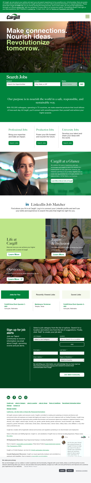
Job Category (37, 336)
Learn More (15, 254)
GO (81, 84)
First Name (37, 350)
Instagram (25, 397)
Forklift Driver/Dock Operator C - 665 (15, 305)
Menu (87, 16)
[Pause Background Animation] (81, 67)
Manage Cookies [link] (11, 409)
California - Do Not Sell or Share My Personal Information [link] (26, 412)
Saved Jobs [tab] (76, 294)
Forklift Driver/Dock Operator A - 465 (74, 305)
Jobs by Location (32, 403)
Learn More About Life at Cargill (62, 181)
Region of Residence (66, 357)
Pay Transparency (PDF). (14, 446)
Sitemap (9, 405)
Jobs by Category (20, 403)
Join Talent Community (72, 375)
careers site (20, 7)
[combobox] (47, 84)
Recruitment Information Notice (44, 366)
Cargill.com (10, 403)
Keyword (9, 81)
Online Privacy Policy (30, 466)
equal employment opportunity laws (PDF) (57, 444)
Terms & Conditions (54, 403)
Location (36, 81)
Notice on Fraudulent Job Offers (63, 9)
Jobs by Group (43, 403)
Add (72, 344)
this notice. (10, 436)
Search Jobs (14, 143)
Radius (64, 81)
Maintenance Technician (43, 304)
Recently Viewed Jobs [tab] (45, 294)
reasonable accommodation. (40, 456)
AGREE (62, 470)
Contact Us (16, 405)
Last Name (63, 350)
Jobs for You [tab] (15, 294)
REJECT (70, 470)
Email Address (38, 357)
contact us (31, 9)
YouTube (20, 397)
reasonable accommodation (24, 444)
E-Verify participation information (40, 450)
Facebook (14, 397)
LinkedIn (8, 397)
